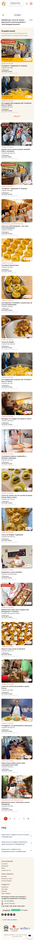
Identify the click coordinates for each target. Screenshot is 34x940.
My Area (4, 876)
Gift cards (4, 889)
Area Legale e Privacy (17, 936)
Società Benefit (26, 934)
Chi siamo (4, 864)
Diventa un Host (6, 878)
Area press (4, 866)
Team (3, 868)
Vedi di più (17, 116)
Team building (5, 893)
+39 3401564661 (9, 901)
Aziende (4, 891)
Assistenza (4, 887)
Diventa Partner (6, 881)
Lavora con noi (6, 870)
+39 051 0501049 (9, 903)
